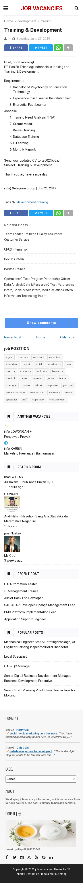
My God (9, 556)
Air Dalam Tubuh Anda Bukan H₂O (28, 482)
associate (55, 357)
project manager (15, 392)
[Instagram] (23, 857)
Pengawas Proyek (17, 437)
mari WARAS (13, 477)
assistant (38, 357)
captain (27, 364)
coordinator (54, 364)
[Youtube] (38, 857)
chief (39, 364)
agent (9, 357)
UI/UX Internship (15, 249)
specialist (11, 399)
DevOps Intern (14, 259)
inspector (37, 378)
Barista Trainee (14, 269)
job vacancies (41, 8)
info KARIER (13, 449)
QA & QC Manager (17, 666)
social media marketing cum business (33, 733)
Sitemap (61, 873)
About (20, 873)
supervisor (38, 399)
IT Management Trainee (21, 591)
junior (51, 378)
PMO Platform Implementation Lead (30, 612)
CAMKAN (11, 494)
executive (25, 371)
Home (40, 337)
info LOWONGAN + (18, 432)
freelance (57, 371)
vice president (57, 399)
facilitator (41, 371)
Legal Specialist (15, 656)
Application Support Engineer (25, 619)
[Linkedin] (52, 857)
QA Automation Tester (20, 584)
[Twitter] (16, 857)
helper (23, 378)
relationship (37, 392)
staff (24, 399)
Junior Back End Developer (23, 598)
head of (10, 378)
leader (63, 378)
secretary (54, 392)
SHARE (17, 47)
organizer (52, 385)
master (26, 385)
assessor (23, 357)
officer (38, 385)
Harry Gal (22, 729)
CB (68, 869)
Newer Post (12, 337)
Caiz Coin (23, 747)
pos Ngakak (12, 533)
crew (68, 364)
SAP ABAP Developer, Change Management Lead (39, 605)
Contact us (32, 873)
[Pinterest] (45, 857)
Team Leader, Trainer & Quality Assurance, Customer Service (33, 237)
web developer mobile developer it (31, 751)
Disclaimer (47, 873)
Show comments (41, 323)
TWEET (42, 47)
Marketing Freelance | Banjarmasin (29, 453)
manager (11, 385)
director (10, 371)
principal (68, 385)
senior (68, 392)
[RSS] (30, 857)
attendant (12, 364)
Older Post (67, 337)
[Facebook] (9, 857)
